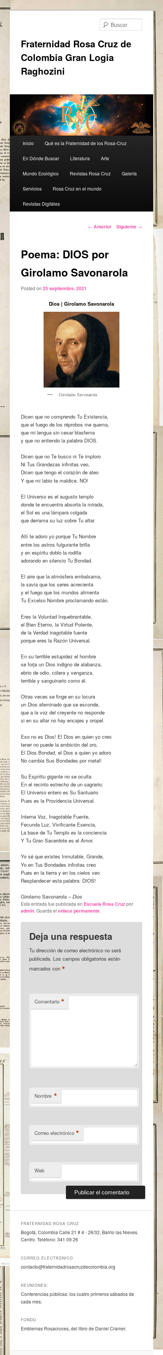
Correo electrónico (56, 1133)
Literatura (80, 158)
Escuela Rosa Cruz (104, 903)
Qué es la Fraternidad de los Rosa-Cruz (86, 143)
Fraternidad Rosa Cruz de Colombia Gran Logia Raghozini (76, 57)
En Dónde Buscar (41, 158)
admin (27, 910)
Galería (129, 173)
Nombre (45, 1096)
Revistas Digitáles (41, 203)
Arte (105, 158)
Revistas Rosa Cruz (90, 173)
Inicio (28, 143)
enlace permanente (79, 910)
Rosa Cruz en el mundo (77, 188)
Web (39, 1170)
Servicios (32, 188)
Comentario (49, 1002)
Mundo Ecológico (41, 173)
